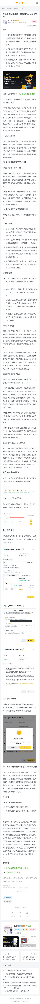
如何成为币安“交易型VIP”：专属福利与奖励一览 (21, 982)
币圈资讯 (9, 9)
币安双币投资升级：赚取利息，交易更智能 (20, 15)
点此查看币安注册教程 (27, 94)
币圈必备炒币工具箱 (13, 872)
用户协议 (20, 998)
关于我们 (12, 998)
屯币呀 (27, 1001)
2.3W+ (18, 929)
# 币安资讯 (7, 901)
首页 (4, 9)
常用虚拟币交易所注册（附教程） (18, 868)
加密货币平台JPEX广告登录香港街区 (17, 991)
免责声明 (28, 998)
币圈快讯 (16, 9)
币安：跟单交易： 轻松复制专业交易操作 (18, 974)
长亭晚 (10, 21)
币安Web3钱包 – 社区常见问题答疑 (16, 970)
